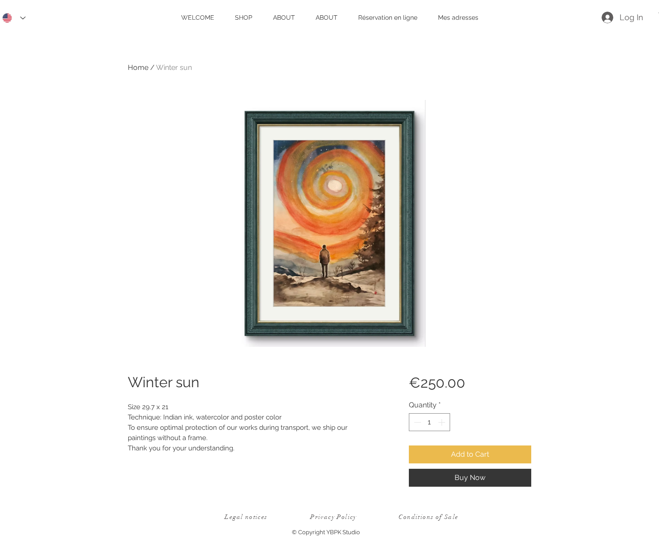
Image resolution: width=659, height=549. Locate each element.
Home (138, 67)
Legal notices (246, 517)
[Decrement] (416, 422)
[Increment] (442, 422)
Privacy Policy (333, 517)
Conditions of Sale (428, 517)
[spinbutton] (429, 422)
